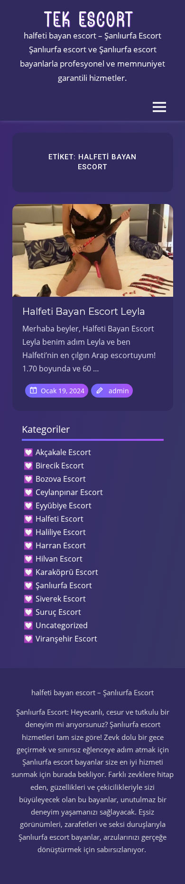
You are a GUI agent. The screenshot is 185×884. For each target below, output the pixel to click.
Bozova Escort (61, 479)
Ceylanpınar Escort (69, 492)
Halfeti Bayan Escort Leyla (83, 311)
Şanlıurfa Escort (64, 585)
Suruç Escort (58, 612)
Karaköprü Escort (67, 572)
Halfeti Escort (59, 519)
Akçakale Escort (63, 452)
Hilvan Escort (59, 559)
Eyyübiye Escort (64, 505)
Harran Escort (61, 545)
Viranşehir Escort (66, 638)
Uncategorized (62, 625)
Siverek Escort (61, 598)
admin (119, 390)
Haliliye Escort (61, 532)
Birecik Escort (60, 465)
